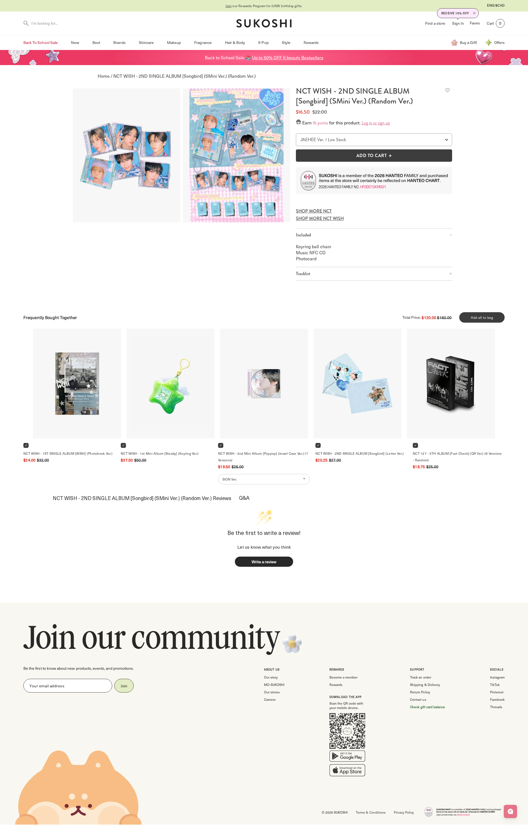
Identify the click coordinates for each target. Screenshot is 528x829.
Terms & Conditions (370, 812)
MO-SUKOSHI (274, 684)
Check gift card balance (427, 706)
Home (104, 76)
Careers (270, 699)
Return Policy (420, 692)
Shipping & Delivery (425, 684)
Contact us (418, 699)
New (75, 42)
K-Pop (263, 42)
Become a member (343, 677)
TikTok (495, 684)
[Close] (474, 13)
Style (286, 42)
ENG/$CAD (496, 5)
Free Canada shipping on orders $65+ (286, 5)
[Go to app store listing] (347, 771)
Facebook (497, 699)
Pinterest (497, 692)
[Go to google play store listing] (347, 757)
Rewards (311, 42)
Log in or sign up (376, 123)
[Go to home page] (264, 23)
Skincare (146, 42)
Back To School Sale (40, 42)
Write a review (264, 562)
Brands (119, 42)
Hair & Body (235, 42)
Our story (271, 677)
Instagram (497, 677)
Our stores (272, 692)
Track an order (420, 677)
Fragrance (202, 42)
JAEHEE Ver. (312, 139)
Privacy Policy (404, 812)
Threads (496, 706)
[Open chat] (510, 811)
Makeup (174, 42)
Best (96, 42)
